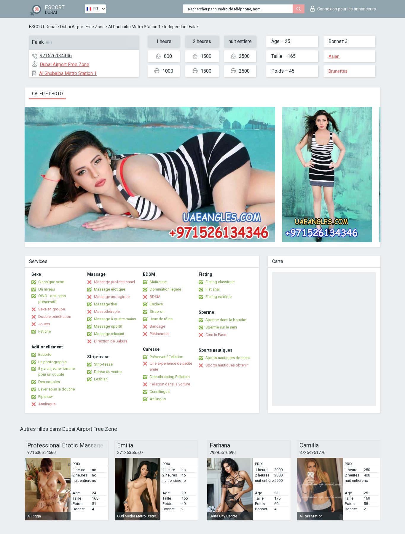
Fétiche (44, 331)
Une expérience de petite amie (171, 366)
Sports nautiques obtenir (226, 365)
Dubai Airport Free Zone (82, 26)
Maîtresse (158, 282)
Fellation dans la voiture (170, 384)
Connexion (346, 9)
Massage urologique (112, 296)
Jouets (44, 324)
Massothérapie (107, 311)
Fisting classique (220, 282)
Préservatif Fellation (166, 357)
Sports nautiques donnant (227, 358)
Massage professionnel (114, 282)
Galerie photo (47, 93)
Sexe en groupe (51, 309)
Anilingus (158, 399)
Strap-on (157, 311)
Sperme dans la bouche (225, 320)
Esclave (156, 304)
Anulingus (46, 404)
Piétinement (160, 333)
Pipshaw (45, 396)
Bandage (157, 326)
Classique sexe (51, 282)
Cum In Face (215, 334)
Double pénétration (54, 316)
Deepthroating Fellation (170, 376)
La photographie (52, 362)
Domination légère (165, 289)
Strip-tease (103, 364)
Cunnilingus (160, 391)
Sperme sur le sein (221, 327)
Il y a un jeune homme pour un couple (56, 371)
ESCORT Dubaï (43, 26)
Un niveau (46, 289)
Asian (334, 56)
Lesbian (101, 379)
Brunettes (338, 71)
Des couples (49, 382)
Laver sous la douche (56, 389)
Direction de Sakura (110, 341)
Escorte (44, 354)
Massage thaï (105, 304)
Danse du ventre (108, 371)
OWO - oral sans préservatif (52, 299)
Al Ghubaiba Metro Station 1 (134, 26)
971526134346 (56, 55)
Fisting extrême (218, 296)
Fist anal (212, 289)
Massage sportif (108, 326)
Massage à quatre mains (115, 319)
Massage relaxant (109, 333)
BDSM (155, 296)
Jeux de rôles (161, 319)
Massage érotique (109, 289)
